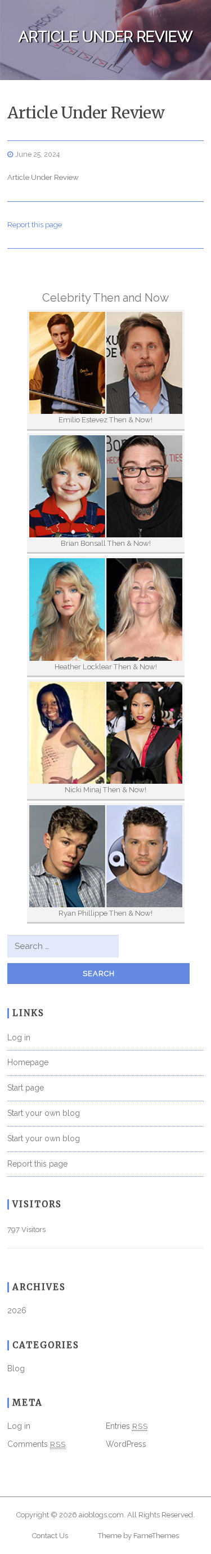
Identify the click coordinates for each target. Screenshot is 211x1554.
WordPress (126, 1444)
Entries (127, 1426)
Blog (16, 1368)
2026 (16, 1310)
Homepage (27, 1062)
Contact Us (50, 1535)
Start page (25, 1087)
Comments (36, 1444)
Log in (18, 1037)
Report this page (34, 224)
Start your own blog (43, 1113)
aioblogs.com (101, 1515)
